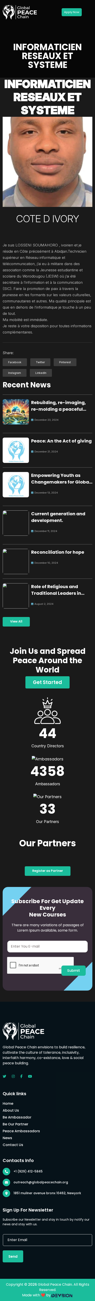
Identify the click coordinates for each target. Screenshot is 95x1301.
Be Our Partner (15, 1124)
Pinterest (65, 362)
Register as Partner (47, 871)
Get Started (47, 682)
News (7, 1137)
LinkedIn (40, 373)
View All (16, 621)
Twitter (40, 362)
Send (12, 1256)
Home (8, 1103)
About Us (11, 1110)
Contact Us (13, 1144)
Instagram (14, 373)
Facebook (14, 362)
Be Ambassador (17, 1117)
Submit (73, 970)
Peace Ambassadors (21, 1131)
